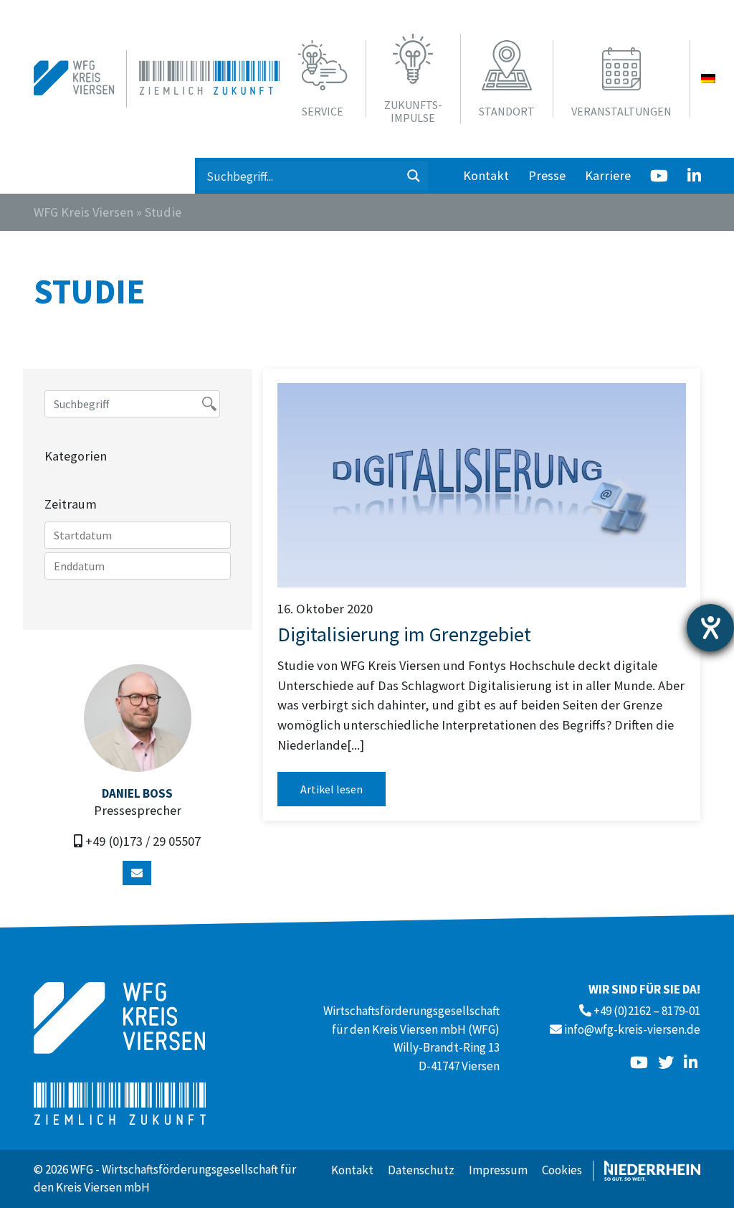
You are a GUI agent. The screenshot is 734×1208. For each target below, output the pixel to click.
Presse (547, 175)
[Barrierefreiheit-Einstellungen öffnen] (710, 627)
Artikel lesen (331, 789)
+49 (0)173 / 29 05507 (143, 841)
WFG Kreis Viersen (83, 212)
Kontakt (486, 175)
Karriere (608, 175)
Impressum (498, 1170)
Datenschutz (421, 1170)
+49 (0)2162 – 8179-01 (647, 1011)
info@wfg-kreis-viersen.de (632, 1029)
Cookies (562, 1170)
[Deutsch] (708, 78)
